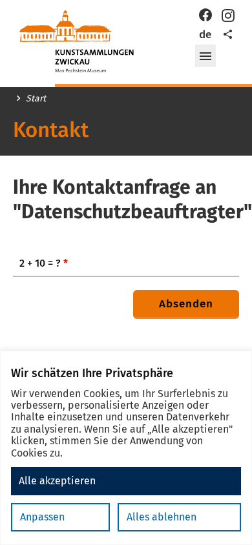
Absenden (186, 304)
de (205, 34)
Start (36, 99)
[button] (205, 56)
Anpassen (42, 517)
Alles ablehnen (161, 517)
